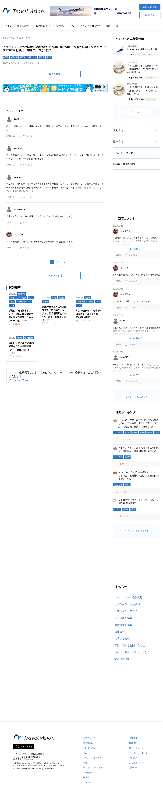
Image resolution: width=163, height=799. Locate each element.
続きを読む (55, 74)
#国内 (134, 432)
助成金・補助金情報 (124, 163)
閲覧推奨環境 (122, 659)
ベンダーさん (59, 26)
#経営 (157, 432)
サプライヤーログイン (127, 611)
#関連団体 (28, 338)
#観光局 (14, 57)
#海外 (41, 57)
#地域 (12, 302)
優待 (108, 26)
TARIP (86, 777)
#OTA (12, 305)
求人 (73, 26)
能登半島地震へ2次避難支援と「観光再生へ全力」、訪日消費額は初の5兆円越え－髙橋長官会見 (54, 313)
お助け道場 (41, 26)
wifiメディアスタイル (93, 767)
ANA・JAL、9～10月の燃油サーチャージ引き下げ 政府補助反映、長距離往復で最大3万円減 (138, 475)
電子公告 (133, 767)
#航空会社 (117, 485)
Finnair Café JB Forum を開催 (142, 49)
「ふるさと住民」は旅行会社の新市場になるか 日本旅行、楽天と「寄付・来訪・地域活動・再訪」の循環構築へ (138, 423)
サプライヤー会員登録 (127, 604)
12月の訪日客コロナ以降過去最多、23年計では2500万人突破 (88, 314)
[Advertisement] (136, 196)
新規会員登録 (150, 7)
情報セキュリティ (137, 748)
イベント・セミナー (91, 26)
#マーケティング (24, 302)
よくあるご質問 (136, 762)
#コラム (116, 509)
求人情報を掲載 (123, 618)
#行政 (5, 57)
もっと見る (136, 112)
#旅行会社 (117, 432)
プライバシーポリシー (139, 753)
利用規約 (133, 757)
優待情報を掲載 (123, 624)
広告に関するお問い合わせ (129, 645)
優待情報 (118, 141)
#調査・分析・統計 (28, 57)
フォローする (26, 746)
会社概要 (133, 738)
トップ (8, 26)
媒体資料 (119, 631)
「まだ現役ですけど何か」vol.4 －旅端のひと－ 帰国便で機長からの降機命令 (143, 68)
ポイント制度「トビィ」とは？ (132, 652)
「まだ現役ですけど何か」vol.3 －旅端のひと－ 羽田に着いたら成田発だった (143, 90)
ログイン (150, 15)
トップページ (9, 38)
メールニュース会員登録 (128, 597)
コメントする (55, 275)
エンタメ (87, 782)
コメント (18, 324)
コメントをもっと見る (136, 397)
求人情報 (118, 130)
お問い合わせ (122, 638)
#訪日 (49, 57)
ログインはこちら (19, 380)
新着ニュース (24, 26)
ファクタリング (90, 772)
